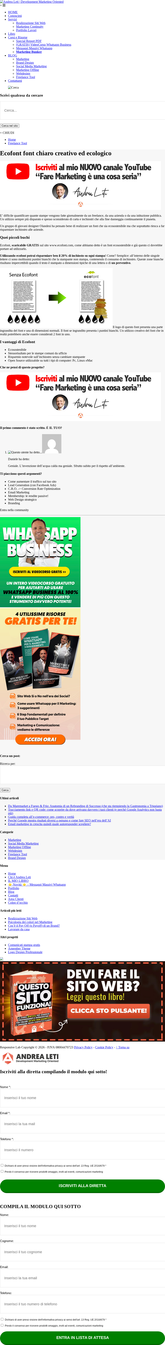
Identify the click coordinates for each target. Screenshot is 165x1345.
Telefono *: (7, 1139)
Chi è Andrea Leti (19, 877)
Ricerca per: (7, 763)
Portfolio (13, 888)
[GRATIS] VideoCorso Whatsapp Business (43, 44)
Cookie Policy (104, 1047)
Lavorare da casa (19, 929)
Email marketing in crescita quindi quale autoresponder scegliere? (49, 824)
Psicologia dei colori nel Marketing (30, 922)
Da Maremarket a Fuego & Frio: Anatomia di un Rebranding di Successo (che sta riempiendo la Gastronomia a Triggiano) (85, 806)
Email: (4, 1267)
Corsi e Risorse (17, 37)
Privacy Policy (83, 1047)
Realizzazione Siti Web (30, 23)
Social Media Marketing (31, 66)
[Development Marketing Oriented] (32, 1)
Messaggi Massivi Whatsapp (34, 48)
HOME (13, 12)
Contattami (15, 80)
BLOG (12, 55)
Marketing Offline (27, 70)
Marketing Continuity (29, 26)
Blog (11, 891)
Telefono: (6, 1293)
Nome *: (5, 1087)
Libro (11, 33)
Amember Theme (19, 948)
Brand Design (25, 62)
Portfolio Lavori (26, 30)
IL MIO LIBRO (18, 880)
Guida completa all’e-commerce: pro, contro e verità (41, 817)
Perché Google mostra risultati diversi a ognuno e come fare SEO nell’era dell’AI (59, 820)
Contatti (13, 895)
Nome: (4, 1215)
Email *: (5, 1113)
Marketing (22, 59)
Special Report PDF (29, 41)
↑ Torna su (122, 1047)
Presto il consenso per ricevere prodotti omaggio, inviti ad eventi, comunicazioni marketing (53, 1171)
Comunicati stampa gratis (24, 945)
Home (12, 139)
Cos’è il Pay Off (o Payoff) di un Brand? (34, 925)
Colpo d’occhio (18, 902)
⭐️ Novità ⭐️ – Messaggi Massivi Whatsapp (37, 884)
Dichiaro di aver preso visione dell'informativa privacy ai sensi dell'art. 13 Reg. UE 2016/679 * (55, 1165)
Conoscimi (15, 15)
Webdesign (23, 73)
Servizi (12, 19)
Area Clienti (16, 899)
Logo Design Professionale (25, 952)
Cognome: (7, 1241)
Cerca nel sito (10, 125)
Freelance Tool (25, 77)
